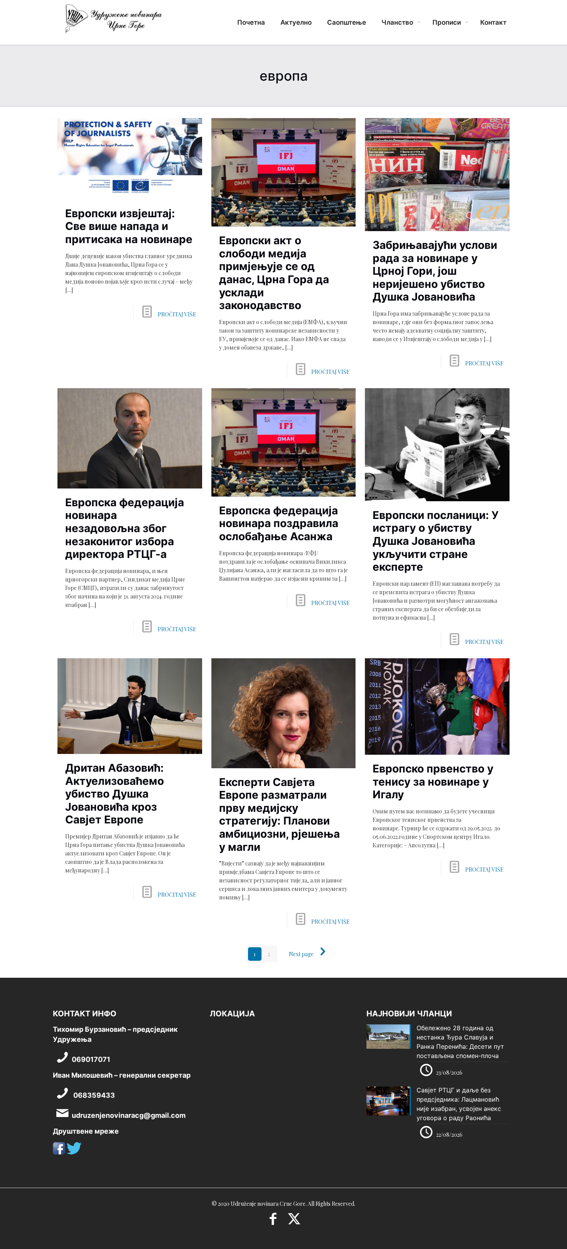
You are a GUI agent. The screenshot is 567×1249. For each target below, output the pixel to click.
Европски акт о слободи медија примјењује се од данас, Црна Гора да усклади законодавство (274, 273)
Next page (301, 954)
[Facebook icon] (272, 1221)
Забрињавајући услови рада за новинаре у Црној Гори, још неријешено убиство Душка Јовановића (435, 270)
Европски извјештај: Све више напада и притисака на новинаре (128, 226)
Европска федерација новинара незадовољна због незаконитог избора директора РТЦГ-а (124, 528)
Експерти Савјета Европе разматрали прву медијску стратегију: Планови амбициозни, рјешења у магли (279, 815)
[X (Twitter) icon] (294, 1221)
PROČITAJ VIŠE (177, 314)
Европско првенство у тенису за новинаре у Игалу (433, 781)
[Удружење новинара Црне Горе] (113, 21)
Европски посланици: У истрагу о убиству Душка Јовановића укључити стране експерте (436, 541)
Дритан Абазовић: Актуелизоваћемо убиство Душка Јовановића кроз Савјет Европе (114, 793)
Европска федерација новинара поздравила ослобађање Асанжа (278, 523)
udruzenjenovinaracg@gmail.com (129, 1115)
